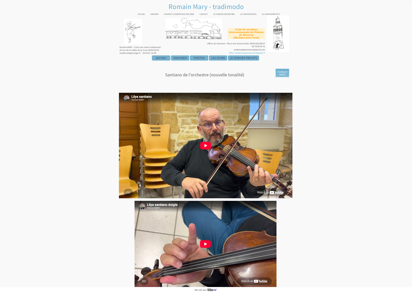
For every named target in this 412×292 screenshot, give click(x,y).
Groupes (154, 14)
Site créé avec (200, 290)
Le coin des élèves (248, 14)
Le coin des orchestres (224, 14)
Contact (204, 14)
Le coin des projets (271, 14)
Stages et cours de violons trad (179, 14)
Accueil (141, 14)
